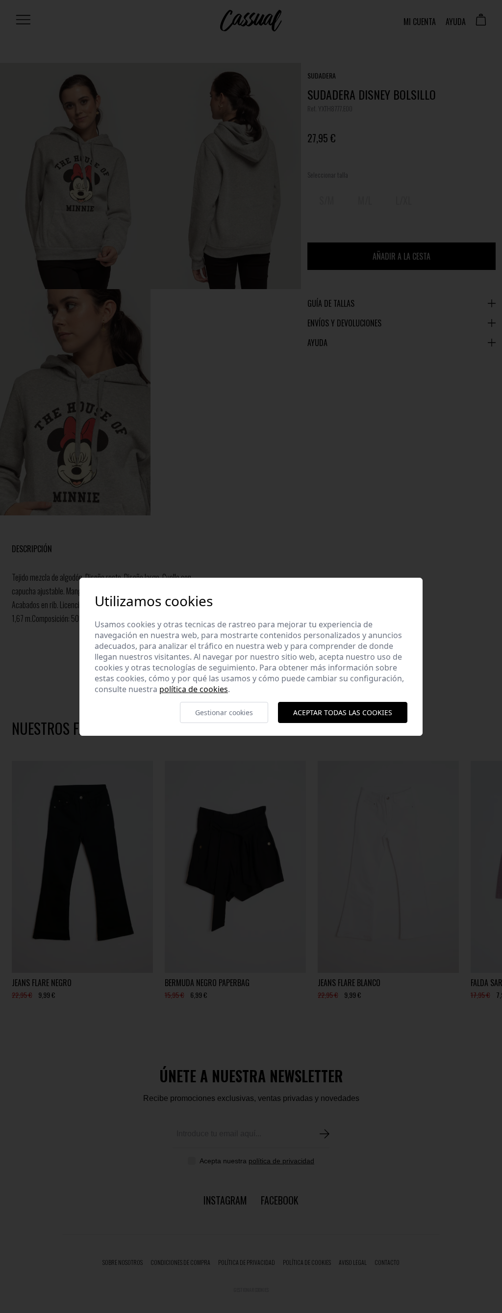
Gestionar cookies (224, 712)
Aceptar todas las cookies (342, 712)
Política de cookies (193, 689)
